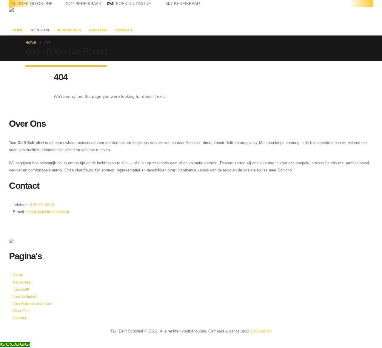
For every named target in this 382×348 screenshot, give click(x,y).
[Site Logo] (27, 15)
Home (18, 30)
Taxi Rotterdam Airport (32, 304)
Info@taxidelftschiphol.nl (47, 212)
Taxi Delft (21, 289)
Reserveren (68, 30)
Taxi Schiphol (24, 297)
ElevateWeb (261, 331)
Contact (124, 30)
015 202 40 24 (41, 205)
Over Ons (98, 30)
